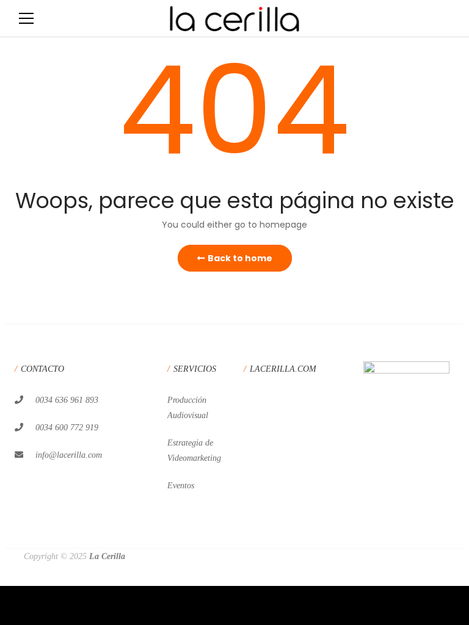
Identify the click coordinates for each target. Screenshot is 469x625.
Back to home (240, 258)
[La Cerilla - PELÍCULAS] (234, 18)
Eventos (180, 485)
